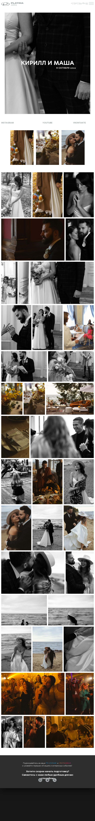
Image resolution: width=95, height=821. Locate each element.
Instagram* (43, 803)
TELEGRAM (51, 763)
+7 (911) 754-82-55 (79, 3)
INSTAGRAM (65, 763)
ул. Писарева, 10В (15, 806)
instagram (7, 122)
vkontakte (79, 122)
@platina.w (19, 803)
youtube (47, 122)
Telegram (42, 806)
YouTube (42, 800)
